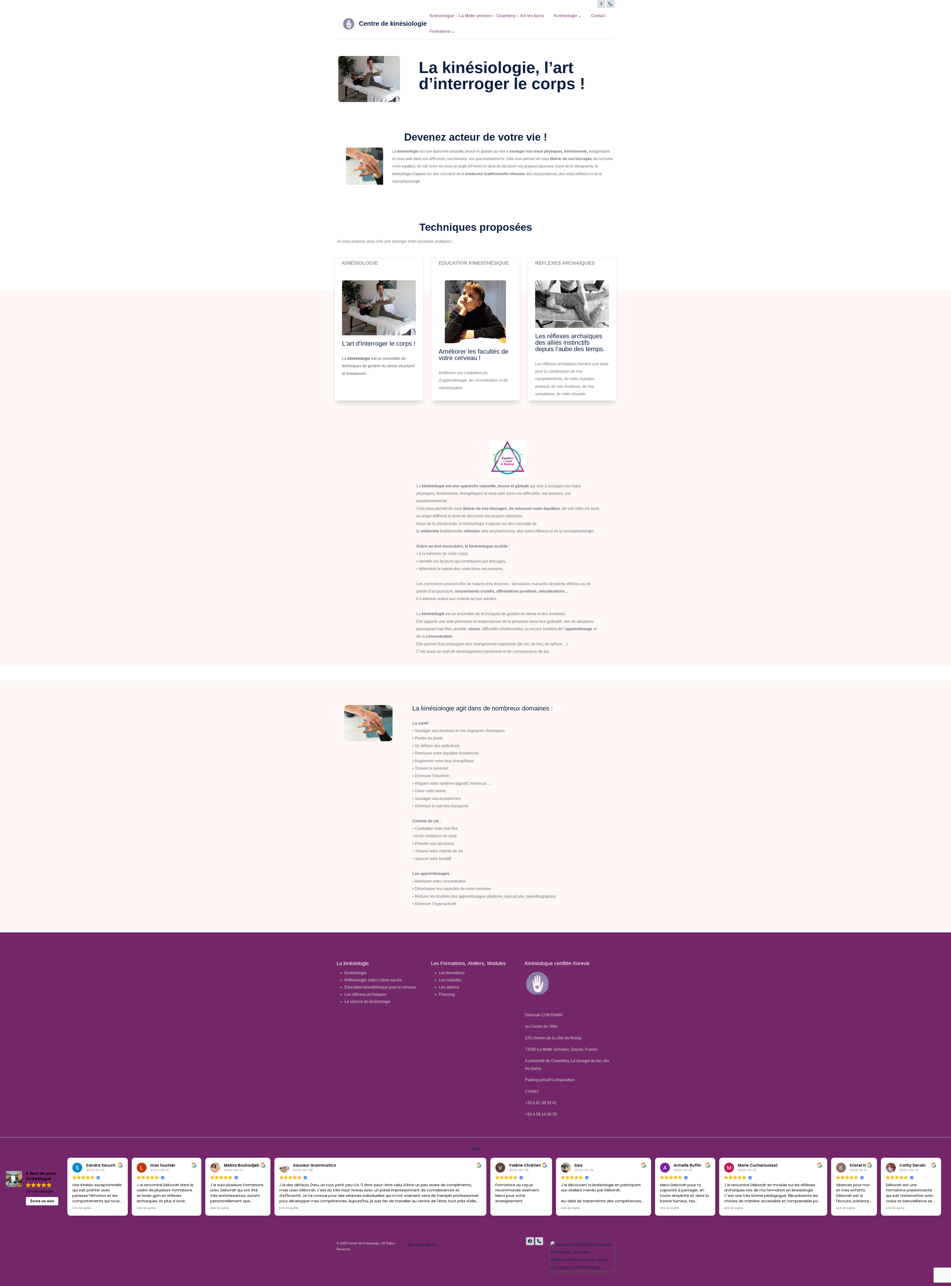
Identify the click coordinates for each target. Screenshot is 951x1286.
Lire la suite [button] (81, 1208)
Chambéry (560, 1061)
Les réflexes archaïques (365, 994)
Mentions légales (423, 1245)
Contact (598, 16)
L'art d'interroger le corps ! (378, 343)
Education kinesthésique (474, 263)
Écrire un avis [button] (42, 1201)
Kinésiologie (360, 263)
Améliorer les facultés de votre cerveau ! (473, 355)
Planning (447, 994)
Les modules (450, 980)
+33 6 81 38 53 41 (541, 1103)
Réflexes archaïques (565, 263)
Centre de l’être (543, 1026)
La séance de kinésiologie (367, 1001)
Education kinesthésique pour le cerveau (380, 987)
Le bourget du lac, (587, 1061)
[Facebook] (601, 4)
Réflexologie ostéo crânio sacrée (373, 980)
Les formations (452, 973)
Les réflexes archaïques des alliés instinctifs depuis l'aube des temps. (570, 342)
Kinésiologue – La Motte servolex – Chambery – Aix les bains (487, 16)
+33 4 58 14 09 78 (541, 1114)
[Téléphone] (610, 4)
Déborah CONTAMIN (543, 1015)
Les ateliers (449, 987)
